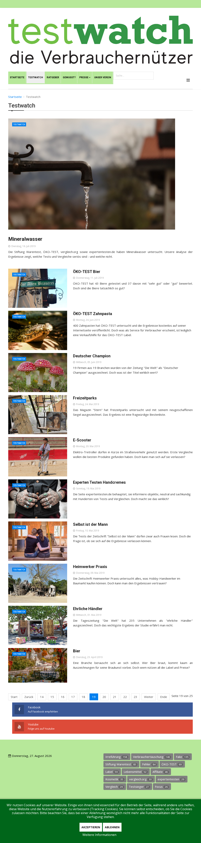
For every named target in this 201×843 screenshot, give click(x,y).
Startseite (15, 97)
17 (73, 697)
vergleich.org (140, 779)
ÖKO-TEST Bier (86, 271)
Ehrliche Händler (87, 608)
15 (52, 697)
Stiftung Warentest (120, 764)
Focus (161, 787)
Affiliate (160, 772)
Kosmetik (114, 779)
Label (111, 772)
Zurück (28, 697)
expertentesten (171, 779)
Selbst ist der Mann (90, 524)
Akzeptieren (90, 827)
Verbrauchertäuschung (151, 757)
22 (125, 697)
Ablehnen (112, 827)
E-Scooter (82, 440)
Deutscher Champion (92, 356)
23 (135, 697)
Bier (76, 651)
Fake (182, 757)
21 (114, 697)
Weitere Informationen (99, 835)
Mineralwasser (25, 239)
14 (42, 697)
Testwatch (19, 124)
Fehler (148, 764)
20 (104, 697)
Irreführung (116, 757)
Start (14, 697)
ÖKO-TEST (172, 764)
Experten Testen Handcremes (99, 482)
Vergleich (114, 787)
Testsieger (139, 787)
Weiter (148, 697)
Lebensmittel (135, 772)
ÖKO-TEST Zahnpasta (92, 313)
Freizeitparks (85, 398)
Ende (163, 697)
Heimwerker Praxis (90, 566)
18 (83, 697)
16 (62, 697)
